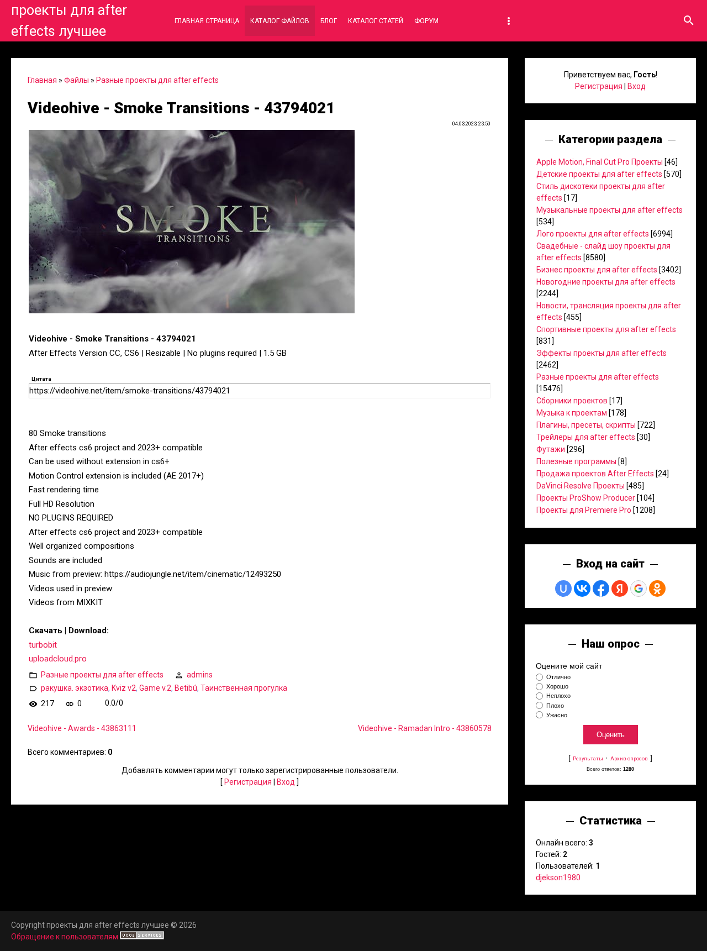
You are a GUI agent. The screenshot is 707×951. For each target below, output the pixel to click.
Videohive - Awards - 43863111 (82, 728)
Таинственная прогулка (244, 687)
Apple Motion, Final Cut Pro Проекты (599, 161)
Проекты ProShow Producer (585, 497)
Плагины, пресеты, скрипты (586, 425)
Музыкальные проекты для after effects (609, 210)
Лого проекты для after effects (592, 233)
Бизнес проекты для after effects (596, 269)
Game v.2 (155, 687)
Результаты (588, 758)
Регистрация (248, 781)
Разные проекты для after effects (157, 80)
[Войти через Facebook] (601, 588)
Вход (286, 781)
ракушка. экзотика (74, 687)
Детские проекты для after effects (599, 174)
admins (200, 674)
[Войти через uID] (563, 588)
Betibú (186, 687)
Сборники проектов (572, 400)
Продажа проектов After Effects (595, 473)
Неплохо (558, 696)
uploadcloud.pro (58, 659)
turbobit (43, 645)
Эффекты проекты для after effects (601, 353)
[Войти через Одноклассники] (657, 588)
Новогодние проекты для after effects (606, 281)
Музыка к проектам (571, 412)
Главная (42, 80)
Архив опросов (629, 758)
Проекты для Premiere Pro (583, 510)
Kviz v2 (124, 687)
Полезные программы (576, 461)
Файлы (76, 80)
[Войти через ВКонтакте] (582, 588)
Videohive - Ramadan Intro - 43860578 (425, 728)
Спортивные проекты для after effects (606, 329)
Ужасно (556, 715)
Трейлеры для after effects (585, 437)
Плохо (555, 705)
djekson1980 (558, 877)
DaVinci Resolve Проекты (580, 485)
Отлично (558, 677)
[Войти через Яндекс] (619, 588)
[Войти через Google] (638, 588)
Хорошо (557, 686)
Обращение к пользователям (64, 936)
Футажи (550, 449)
